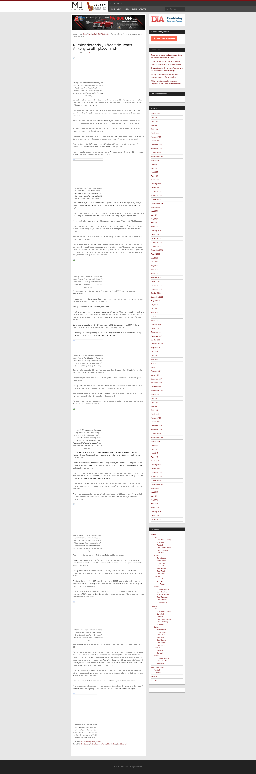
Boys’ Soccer (161, 558)
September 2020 (157, 391)
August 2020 (155, 395)
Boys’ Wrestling (162, 602)
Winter (156, 587)
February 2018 (156, 512)
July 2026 (154, 117)
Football (160, 545)
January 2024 (155, 234)
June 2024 (154, 215)
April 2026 (154, 129)
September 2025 (157, 156)
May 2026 (154, 125)
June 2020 (154, 402)
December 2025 (156, 145)
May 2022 (154, 313)
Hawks (93, 742)
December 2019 (156, 426)
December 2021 (156, 332)
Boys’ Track (161, 563)
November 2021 (156, 336)
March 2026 (155, 133)
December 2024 (156, 192)
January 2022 (155, 328)
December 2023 (156, 238)
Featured (93, 744)
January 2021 (155, 375)
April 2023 (154, 270)
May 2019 (154, 453)
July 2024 (154, 211)
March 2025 (155, 180)
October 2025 (156, 153)
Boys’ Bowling (162, 592)
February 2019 (156, 465)
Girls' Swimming (85, 742)
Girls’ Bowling (161, 600)
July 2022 (154, 305)
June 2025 (154, 168)
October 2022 (156, 293)
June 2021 (154, 355)
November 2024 (156, 195)
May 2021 (154, 359)
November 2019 (156, 430)
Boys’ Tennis (161, 561)
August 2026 (155, 113)
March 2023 (155, 274)
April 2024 (154, 223)
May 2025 (154, 172)
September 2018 (157, 484)
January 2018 (155, 516)
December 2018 (156, 473)
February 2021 (156, 371)
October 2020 (156, 387)
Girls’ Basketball (162, 597)
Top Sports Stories (157, 667)
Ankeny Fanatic (97, 7)
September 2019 (157, 437)
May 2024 (154, 219)
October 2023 (156, 246)
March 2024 (155, 227)
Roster (162, 584)
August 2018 (155, 488)
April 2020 (154, 410)
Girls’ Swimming (162, 550)
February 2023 (156, 277)
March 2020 (155, 414)
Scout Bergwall (121, 744)
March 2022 (155, 320)
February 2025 (156, 184)
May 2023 (154, 266)
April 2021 (154, 363)
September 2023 (157, 250)
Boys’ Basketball (163, 589)
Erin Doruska (85, 744)
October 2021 (156, 340)
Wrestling (160, 663)
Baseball (160, 579)
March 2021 (155, 367)
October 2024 (156, 199)
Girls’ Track (161, 574)
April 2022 (154, 316)
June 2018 (154, 496)
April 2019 (154, 457)
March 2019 (155, 461)
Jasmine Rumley (101, 744)
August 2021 (155, 348)
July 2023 (154, 258)
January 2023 (155, 281)
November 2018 (156, 476)
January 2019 (155, 469)
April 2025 (154, 176)
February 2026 (156, 137)
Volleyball (160, 553)
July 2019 (154, 445)
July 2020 (154, 398)
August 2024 (155, 207)
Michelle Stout (111, 744)
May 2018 (154, 500)
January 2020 (155, 422)
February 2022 (156, 324)
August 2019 (155, 441)
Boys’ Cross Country (164, 540)
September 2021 (157, 344)
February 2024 (156, 231)
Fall (155, 537)
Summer (157, 576)
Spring (156, 555)
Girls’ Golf (160, 566)
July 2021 (154, 352)
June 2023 (154, 262)
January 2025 (155, 188)
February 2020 (156, 418)
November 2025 (156, 149)
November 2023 (156, 242)
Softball (159, 581)
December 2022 (156, 285)
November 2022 (156, 289)
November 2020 (156, 383)
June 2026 (154, 121)
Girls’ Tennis (161, 571)
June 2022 (154, 309)
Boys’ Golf (160, 542)
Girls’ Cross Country (164, 548)
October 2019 (156, 434)
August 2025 (155, 160)
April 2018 (154, 504)
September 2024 (157, 203)
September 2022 (157, 297)
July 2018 (154, 492)
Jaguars (98, 742)
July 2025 (154, 164)
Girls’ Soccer (161, 568)
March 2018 (155, 508)
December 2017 (156, 519)
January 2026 (155, 141)
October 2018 (156, 480)
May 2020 (154, 406)
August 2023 (155, 254)
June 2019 (154, 449)
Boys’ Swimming (163, 594)
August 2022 (155, 301)
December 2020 (156, 379)
